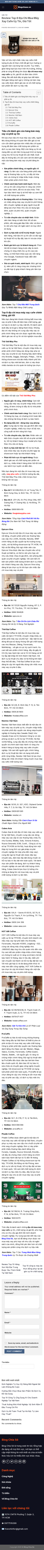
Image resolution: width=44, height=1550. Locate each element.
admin (26, 27)
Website (8, 1333)
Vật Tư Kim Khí (18, 1026)
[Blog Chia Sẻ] (22, 7)
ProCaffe (11, 123)
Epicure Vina (13, 110)
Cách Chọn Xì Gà (29, 820)
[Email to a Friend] (16, 1461)
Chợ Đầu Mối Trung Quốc (28, 304)
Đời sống (6, 1487)
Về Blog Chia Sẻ (10, 1499)
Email (7, 1323)
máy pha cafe (13, 474)
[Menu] (3, 7)
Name (8, 1312)
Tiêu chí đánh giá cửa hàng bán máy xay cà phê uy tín (21, 98)
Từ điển (5, 1493)
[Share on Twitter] (12, 1461)
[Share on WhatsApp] (4, 1461)
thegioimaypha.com (21, 513)
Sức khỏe (6, 1482)
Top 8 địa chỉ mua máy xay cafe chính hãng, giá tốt (22, 103)
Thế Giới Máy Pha (14, 107)
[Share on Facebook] (8, 1461)
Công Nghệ (7, 1476)
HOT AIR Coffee (15, 120)
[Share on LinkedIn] (24, 1461)
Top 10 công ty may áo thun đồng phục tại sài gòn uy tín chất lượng (32, 1269)
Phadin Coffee (14, 125)
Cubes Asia (13, 118)
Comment (9, 1293)
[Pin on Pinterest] (20, 1461)
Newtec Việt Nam (15, 115)
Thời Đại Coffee (15, 113)
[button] (37, 93)
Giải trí (4, 15)
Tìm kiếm (5, 1362)
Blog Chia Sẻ (7, 1238)
